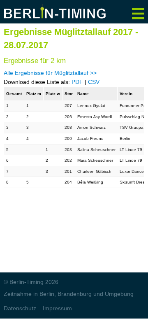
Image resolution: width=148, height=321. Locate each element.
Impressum (57, 308)
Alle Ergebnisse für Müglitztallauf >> (50, 73)
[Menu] (138, 10)
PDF (77, 82)
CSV (93, 82)
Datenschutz (20, 308)
